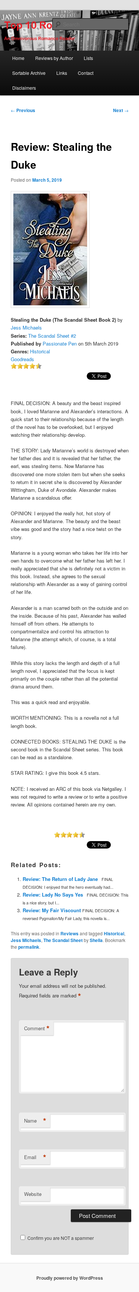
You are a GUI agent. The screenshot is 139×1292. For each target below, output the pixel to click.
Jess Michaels (26, 327)
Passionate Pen (60, 343)
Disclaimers (24, 88)
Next (121, 110)
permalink (28, 946)
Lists (88, 58)
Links (61, 73)
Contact (85, 73)
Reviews (69, 933)
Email (35, 1157)
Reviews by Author (54, 58)
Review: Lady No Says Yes (53, 894)
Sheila (96, 940)
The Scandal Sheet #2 (52, 335)
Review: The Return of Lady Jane (60, 878)
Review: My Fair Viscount (52, 910)
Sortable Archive (29, 73)
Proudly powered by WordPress (69, 1278)
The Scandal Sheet (63, 940)
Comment (37, 1028)
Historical (40, 351)
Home (18, 58)
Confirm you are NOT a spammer (60, 1238)
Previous (23, 110)
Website (33, 1193)
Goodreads (22, 359)
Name (35, 1121)
